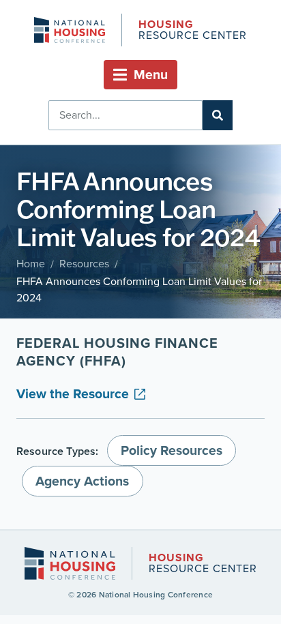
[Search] (218, 115)
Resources (84, 263)
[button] (140, 74)
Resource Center (192, 31)
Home (30, 263)
